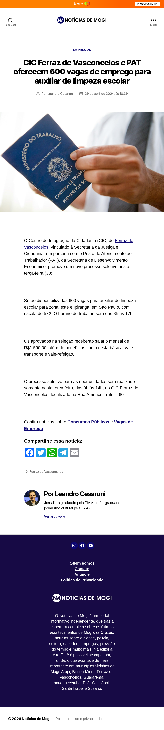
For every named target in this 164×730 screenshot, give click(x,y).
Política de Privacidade (82, 580)
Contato (82, 569)
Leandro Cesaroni (60, 94)
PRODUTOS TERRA (147, 4)
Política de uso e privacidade (78, 719)
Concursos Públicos (88, 421)
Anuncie (82, 574)
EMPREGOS (82, 50)
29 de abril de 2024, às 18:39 (106, 94)
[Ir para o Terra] (82, 4)
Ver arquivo (55, 516)
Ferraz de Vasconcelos (46, 472)
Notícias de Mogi (36, 719)
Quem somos (82, 563)
